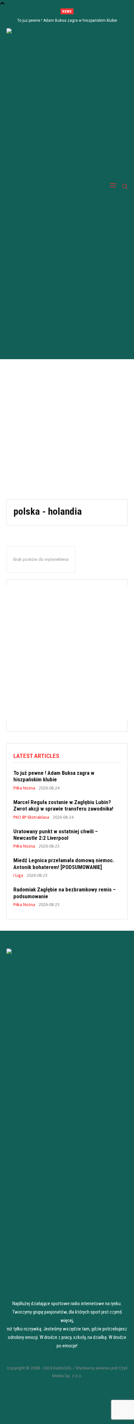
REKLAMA (67, 1406)
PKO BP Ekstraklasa (31, 817)
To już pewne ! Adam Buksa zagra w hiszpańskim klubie (67, 20)
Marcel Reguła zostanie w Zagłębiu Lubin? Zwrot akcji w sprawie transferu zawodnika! (63, 805)
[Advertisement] (67, 429)
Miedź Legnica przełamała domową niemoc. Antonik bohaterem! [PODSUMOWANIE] (63, 863)
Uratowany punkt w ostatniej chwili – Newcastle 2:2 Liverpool (55, 834)
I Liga (18, 875)
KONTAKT (67, 1413)
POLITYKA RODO (67, 1390)
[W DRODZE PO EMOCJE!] (43, 186)
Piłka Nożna (24, 788)
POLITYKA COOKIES (67, 1398)
